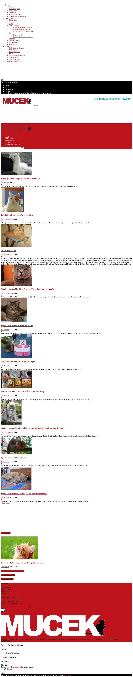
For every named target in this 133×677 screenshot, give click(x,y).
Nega (11, 24)
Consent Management (12, 653)
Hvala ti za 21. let (8, 251)
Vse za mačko (9, 22)
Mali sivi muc (13, 50)
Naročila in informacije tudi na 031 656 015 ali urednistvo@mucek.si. (28, 93)
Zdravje (11, 33)
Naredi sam (13, 42)
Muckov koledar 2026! (12, 61)
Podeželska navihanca (16, 48)
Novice (7, 46)
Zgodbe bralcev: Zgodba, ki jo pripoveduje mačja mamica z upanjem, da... (33, 428)
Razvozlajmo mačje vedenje (22, 27)
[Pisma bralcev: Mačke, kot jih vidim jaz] (16, 357)
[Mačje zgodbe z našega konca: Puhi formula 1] (16, 174)
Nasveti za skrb (18, 35)
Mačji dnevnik (14, 57)
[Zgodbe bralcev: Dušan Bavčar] (16, 454)
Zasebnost (33, 607)
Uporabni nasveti (14, 40)
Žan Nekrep (5, 182)
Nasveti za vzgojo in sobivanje (23, 31)
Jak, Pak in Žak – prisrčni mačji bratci (17, 215)
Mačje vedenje (14, 25)
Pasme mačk (9, 18)
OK (3, 673)
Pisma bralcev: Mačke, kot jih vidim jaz (18, 361)
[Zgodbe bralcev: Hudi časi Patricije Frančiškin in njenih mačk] (16, 285)
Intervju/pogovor (14, 52)
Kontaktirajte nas (14, 9)
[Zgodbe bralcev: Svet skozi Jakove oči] (14, 322)
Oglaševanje (13, 12)
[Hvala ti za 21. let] (16, 247)
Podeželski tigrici (14, 59)
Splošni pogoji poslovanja (17, 16)
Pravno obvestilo (14, 14)
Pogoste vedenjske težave (21, 29)
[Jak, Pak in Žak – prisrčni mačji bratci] (12, 211)
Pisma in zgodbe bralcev (17, 55)
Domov (7, 86)
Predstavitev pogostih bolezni (23, 37)
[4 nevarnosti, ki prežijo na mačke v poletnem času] (19, 559)
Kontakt (7, 91)
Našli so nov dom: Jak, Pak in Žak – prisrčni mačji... (23, 391)
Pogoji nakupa (17, 607)
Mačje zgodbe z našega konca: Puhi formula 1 (20, 178)
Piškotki (26, 607)
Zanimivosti (13, 44)
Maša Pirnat (5, 567)
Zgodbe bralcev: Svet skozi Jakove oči (17, 326)
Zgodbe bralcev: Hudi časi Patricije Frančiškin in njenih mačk (27, 289)
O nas (7, 5)
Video (11, 54)
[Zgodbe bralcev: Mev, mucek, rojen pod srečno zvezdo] (16, 489)
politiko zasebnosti (16, 667)
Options (4, 649)
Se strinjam (67, 675)
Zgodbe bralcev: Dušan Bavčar (14, 458)
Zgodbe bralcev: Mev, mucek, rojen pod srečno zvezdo (24, 494)
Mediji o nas (13, 11)
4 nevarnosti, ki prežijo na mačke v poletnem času (22, 563)
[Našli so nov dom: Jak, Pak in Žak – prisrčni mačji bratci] (16, 387)
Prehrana (12, 39)
